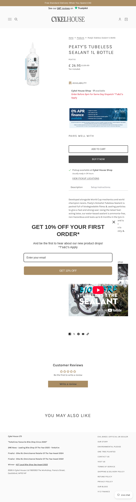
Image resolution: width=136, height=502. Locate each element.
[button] (88, 334)
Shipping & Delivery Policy (111, 472)
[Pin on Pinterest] (78, 334)
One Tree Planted (107, 452)
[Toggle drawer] (10, 19)
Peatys (72, 59)
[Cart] (126, 19)
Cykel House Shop (102, 170)
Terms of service (106, 467)
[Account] (120, 19)
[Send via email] (83, 334)
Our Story (103, 442)
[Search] (16, 19)
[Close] (114, 222)
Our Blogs (103, 487)
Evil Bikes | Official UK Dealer (113, 437)
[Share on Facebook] (70, 334)
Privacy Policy (105, 482)
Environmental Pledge (109, 447)
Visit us (101, 462)
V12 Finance (104, 492)
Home (71, 38)
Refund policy (105, 477)
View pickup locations (85, 178)
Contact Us (103, 457)
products (80, 38)
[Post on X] (74, 334)
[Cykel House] (68, 19)
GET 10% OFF (68, 270)
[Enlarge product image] (33, 62)
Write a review (68, 384)
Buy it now (98, 159)
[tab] (77, 187)
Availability (79, 83)
